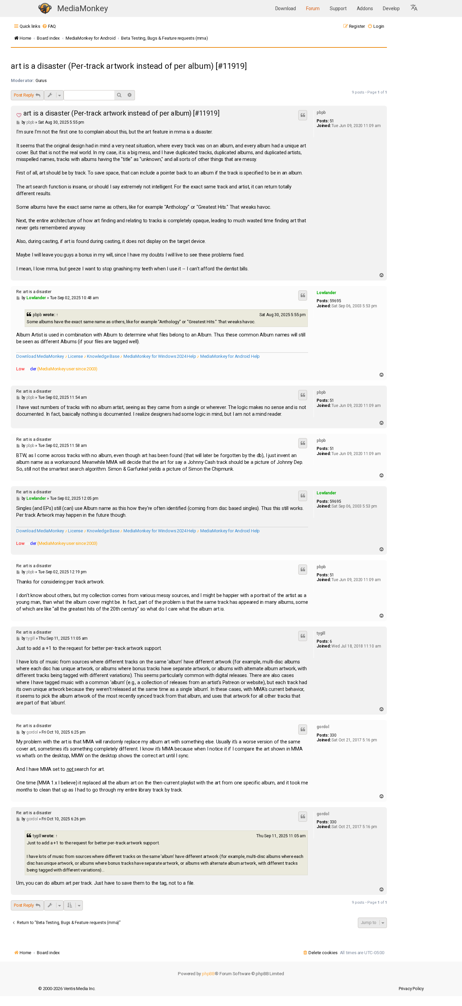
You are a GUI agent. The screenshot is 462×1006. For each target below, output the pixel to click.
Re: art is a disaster (33, 291)
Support (338, 8)
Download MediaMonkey (40, 356)
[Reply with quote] (302, 115)
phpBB (208, 973)
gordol (323, 726)
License (75, 356)
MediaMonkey (82, 8)
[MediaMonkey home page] (45, 8)
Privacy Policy (411, 988)
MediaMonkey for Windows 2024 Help (159, 356)
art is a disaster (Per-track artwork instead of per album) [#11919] (129, 66)
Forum (313, 8)
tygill (321, 633)
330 (333, 735)
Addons (365, 8)
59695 (335, 301)
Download (285, 8)
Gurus (41, 80)
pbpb (321, 112)
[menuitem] (49, 26)
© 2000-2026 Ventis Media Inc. (66, 988)
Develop (391, 8)
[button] (414, 8)
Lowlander (326, 292)
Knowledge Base (103, 356)
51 (332, 121)
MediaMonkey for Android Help (230, 356)
